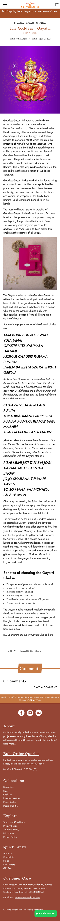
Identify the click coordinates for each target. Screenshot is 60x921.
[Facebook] (21, 713)
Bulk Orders (9, 864)
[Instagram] (30, 713)
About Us (7, 853)
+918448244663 (35, 763)
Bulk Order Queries (21, 753)
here (50, 635)
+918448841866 (35, 892)
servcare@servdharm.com (27, 897)
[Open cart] (56, 4)
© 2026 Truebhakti (12, 909)
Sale (5, 791)
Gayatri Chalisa (36, 23)
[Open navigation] (5, 4)
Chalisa (19, 23)
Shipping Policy (11, 829)
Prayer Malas (9, 802)
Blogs (6, 860)
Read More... (9, 743)
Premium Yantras (11, 798)
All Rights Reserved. (33, 909)
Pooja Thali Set (10, 805)
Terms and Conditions (14, 822)
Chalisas (7, 794)
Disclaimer (8, 833)
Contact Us (8, 857)
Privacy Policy (10, 825)
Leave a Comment (45, 687)
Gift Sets (7, 868)
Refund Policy (10, 837)
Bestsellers (8, 787)
